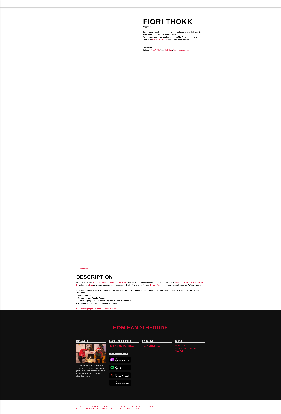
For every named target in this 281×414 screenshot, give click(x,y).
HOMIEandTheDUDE (23, 4)
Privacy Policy (179, 351)
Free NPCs (155, 50)
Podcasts (68, 4)
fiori (170, 50)
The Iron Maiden (156, 285)
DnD (166, 50)
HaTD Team (192, 4)
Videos (53, 4)
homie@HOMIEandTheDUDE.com (122, 346)
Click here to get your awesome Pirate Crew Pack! (97, 309)
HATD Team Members (182, 346)
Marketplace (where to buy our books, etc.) (125, 4)
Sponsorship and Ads (169, 4)
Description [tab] (83, 269)
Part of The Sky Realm (117, 282)
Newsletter (86, 4)
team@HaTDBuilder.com (151, 346)
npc (187, 50)
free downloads (179, 50)
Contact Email (212, 4)
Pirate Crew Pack (100, 282)
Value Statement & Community (185, 348)
